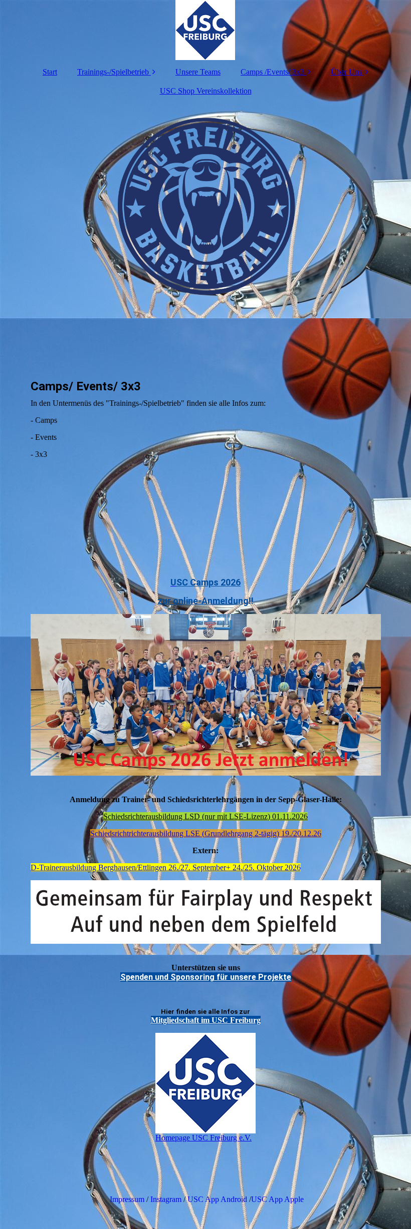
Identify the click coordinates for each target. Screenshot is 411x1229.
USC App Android (217, 1199)
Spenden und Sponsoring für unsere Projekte (205, 977)
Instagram (165, 1199)
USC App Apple (277, 1199)
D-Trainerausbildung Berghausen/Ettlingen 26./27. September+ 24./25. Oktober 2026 (166, 867)
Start (50, 72)
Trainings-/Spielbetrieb (113, 72)
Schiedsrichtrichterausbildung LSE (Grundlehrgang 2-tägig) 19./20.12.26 (205, 833)
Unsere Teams (198, 72)
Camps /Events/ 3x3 (272, 72)
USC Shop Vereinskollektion (206, 91)
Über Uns (346, 72)
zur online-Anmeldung (203, 600)
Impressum (126, 1199)
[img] (206, 30)
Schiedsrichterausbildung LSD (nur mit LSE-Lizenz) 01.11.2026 (205, 816)
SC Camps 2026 (208, 582)
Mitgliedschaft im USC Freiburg (206, 1020)
